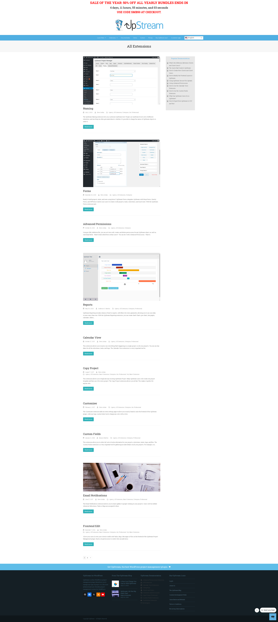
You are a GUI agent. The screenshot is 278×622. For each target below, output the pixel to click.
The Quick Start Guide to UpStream (180, 68)
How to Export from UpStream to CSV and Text (180, 102)
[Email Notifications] (121, 477)
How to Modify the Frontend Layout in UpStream (180, 77)
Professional (135, 112)
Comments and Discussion (151, 593)
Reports (87, 304)
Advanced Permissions (97, 224)
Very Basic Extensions (133, 374)
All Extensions (118, 112)
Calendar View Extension (151, 585)
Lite (130, 112)
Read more (88, 127)
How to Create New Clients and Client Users (181, 71)
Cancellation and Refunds (177, 600)
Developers (146, 603)
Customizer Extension (150, 600)
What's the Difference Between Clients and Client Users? (181, 64)
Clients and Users (148, 590)
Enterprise (125, 112)
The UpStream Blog (175, 590)
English (191, 38)
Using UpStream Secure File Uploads (180, 81)
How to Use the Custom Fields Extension (178, 92)
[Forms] (121, 163)
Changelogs (146, 588)
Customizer (90, 403)
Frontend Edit (91, 526)
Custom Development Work (177, 595)
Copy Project (90, 368)
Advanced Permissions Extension (153, 580)
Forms (87, 191)
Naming (88, 108)
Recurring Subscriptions (177, 609)
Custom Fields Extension (151, 598)
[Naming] (121, 80)
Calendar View (92, 337)
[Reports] (121, 277)
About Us (172, 586)
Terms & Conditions (175, 604)
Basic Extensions (104, 374)
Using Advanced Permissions (178, 83)
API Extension (147, 582)
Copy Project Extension (150, 595)
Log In (171, 581)
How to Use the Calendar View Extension (178, 87)
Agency (111, 112)
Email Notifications (95, 495)
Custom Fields (92, 434)
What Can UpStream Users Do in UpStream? (179, 97)
